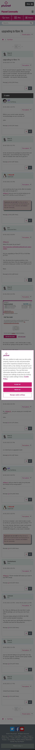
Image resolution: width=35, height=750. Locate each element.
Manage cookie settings (17, 395)
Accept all (17, 384)
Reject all (18, 389)
